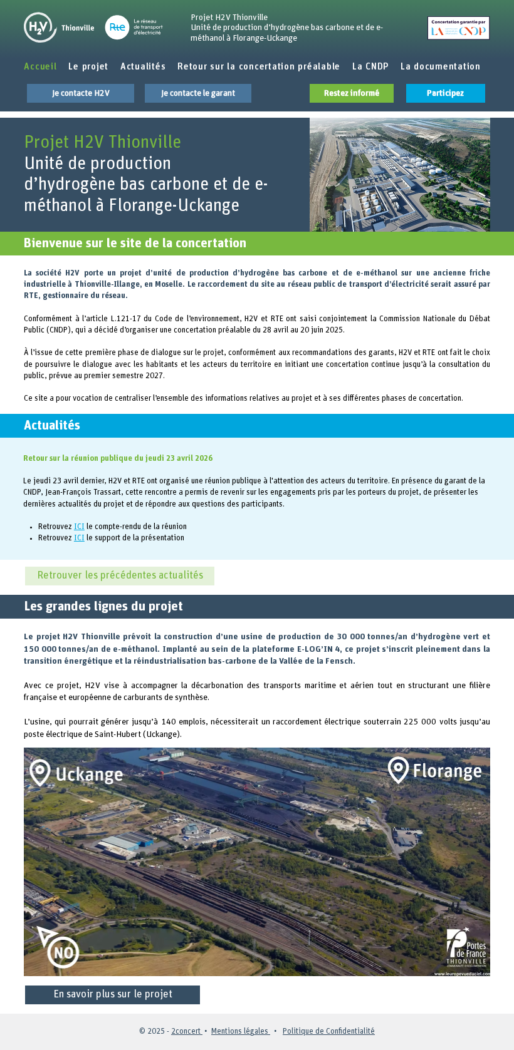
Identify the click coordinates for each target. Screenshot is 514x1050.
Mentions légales (240, 1031)
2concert (186, 1031)
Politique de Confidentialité (329, 1031)
